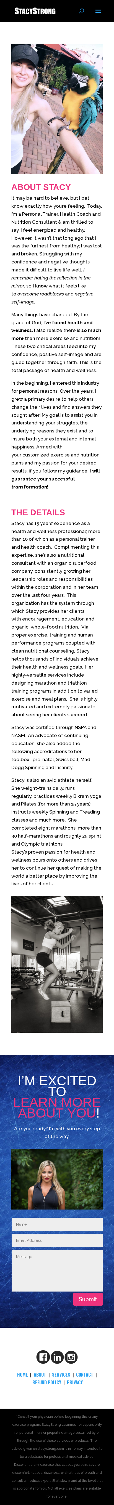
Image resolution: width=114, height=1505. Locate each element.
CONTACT (84, 1374)
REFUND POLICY (46, 1382)
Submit (88, 1299)
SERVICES (61, 1374)
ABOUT (40, 1374)
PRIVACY (75, 1382)
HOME (22, 1374)
